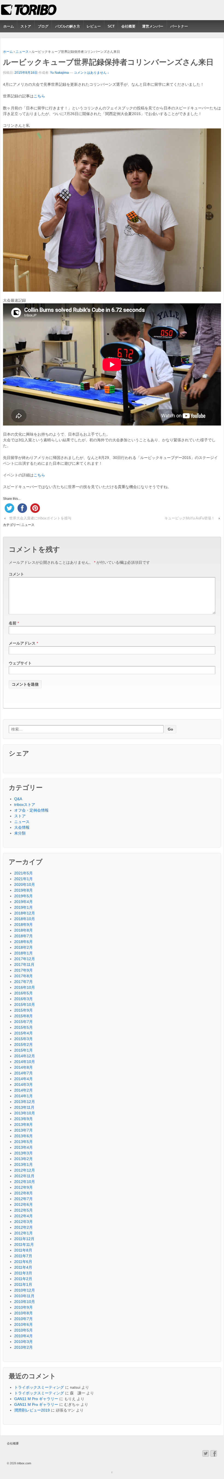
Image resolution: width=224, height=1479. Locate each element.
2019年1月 (23, 907)
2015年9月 (23, 1010)
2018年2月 (23, 947)
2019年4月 (23, 901)
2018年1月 (23, 953)
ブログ (43, 26)
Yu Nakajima (59, 73)
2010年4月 (23, 1336)
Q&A (18, 799)
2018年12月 (24, 913)
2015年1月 (23, 1050)
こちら (39, 96)
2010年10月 (24, 1301)
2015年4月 (23, 1033)
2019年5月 (23, 896)
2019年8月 (23, 890)
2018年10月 (24, 919)
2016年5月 (23, 993)
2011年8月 (23, 1250)
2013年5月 (23, 1141)
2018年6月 (23, 941)
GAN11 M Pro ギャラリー (36, 1399)
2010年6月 (23, 1324)
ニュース (22, 52)
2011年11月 (24, 1244)
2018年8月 (23, 930)
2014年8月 (23, 1067)
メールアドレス (22, 643)
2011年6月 (23, 1261)
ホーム (8, 26)
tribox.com (23, 1463)
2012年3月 (23, 1221)
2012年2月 (23, 1227)
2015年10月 (24, 1004)
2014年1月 (23, 1096)
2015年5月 (23, 1027)
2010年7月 (23, 1319)
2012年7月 (23, 1199)
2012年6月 (23, 1204)
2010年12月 (24, 1290)
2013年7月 (23, 1130)
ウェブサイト (20, 663)
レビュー (94, 26)
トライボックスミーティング (39, 1387)
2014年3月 (23, 1084)
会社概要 (128, 26)
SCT (111, 26)
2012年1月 (23, 1233)
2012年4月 (23, 1216)
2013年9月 (23, 1119)
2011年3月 (23, 1273)
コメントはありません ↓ (91, 73)
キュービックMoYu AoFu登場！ (189, 518)
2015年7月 (23, 1021)
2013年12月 (24, 1101)
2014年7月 (23, 1073)
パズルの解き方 (67, 26)
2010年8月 (23, 1313)
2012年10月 (24, 1181)
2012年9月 (23, 1187)
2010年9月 (23, 1307)
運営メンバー (152, 26)
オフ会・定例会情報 (31, 810)
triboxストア (24, 804)
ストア (25, 26)
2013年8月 (23, 1124)
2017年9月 (23, 970)
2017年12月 (24, 959)
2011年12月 (24, 1239)
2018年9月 (23, 924)
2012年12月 (24, 1170)
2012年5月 (23, 1210)
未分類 (20, 833)
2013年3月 (23, 1153)
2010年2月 (23, 1347)
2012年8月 (23, 1193)
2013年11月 (24, 1107)
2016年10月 (24, 987)
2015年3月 (23, 1039)
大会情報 (22, 827)
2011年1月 (23, 1284)
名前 (12, 623)
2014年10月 (24, 1061)
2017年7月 (23, 981)
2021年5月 (23, 873)
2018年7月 (23, 936)
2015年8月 (23, 1016)
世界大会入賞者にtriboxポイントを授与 (40, 518)
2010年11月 (24, 1296)
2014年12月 (24, 1056)
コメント (16, 574)
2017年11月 (24, 964)
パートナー (179, 26)
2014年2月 (23, 1090)
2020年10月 (24, 884)
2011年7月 (23, 1256)
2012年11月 (24, 1176)
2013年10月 (24, 1113)
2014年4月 (23, 1079)
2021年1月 (23, 879)
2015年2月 (23, 1044)
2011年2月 (23, 1279)
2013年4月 (23, 1147)
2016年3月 (23, 999)
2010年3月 (23, 1341)
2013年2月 (23, 1159)
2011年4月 (23, 1267)
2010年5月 (23, 1330)
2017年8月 (23, 976)
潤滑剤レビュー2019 (32, 1410)
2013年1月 (23, 1164)
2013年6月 (23, 1136)
